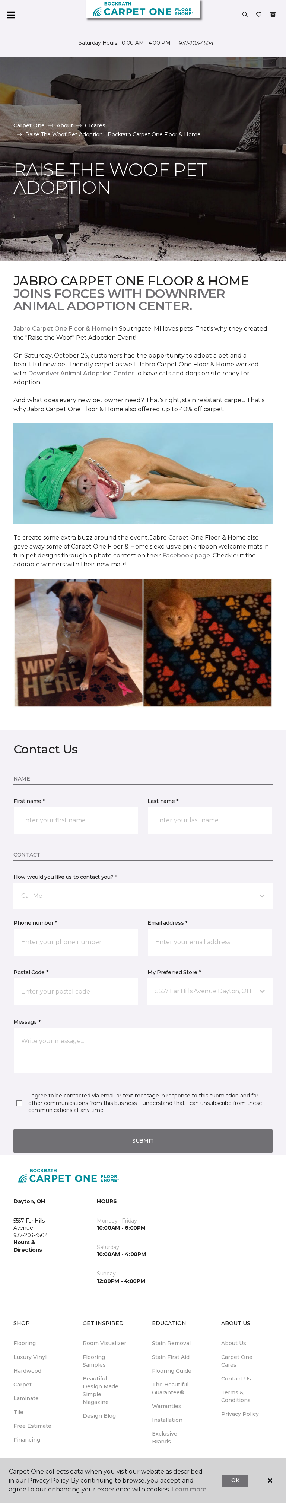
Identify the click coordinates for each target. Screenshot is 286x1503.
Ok (235, 1480)
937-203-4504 (196, 43)
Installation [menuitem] (167, 1420)
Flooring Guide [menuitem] (171, 1370)
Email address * (167, 922)
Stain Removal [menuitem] (171, 1343)
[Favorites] (259, 15)
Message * (26, 1021)
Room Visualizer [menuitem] (104, 1343)
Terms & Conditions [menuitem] (236, 1396)
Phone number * (35, 922)
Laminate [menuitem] (26, 1398)
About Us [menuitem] (233, 1343)
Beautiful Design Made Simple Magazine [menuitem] (100, 1390)
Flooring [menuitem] (24, 1343)
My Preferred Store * (174, 972)
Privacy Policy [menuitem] (240, 1414)
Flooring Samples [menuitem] (94, 1361)
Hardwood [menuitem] (27, 1370)
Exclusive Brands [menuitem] (164, 1437)
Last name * (162, 801)
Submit (143, 1140)
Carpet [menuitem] (22, 1384)
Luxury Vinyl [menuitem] (30, 1357)
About (65, 125)
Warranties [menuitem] (166, 1406)
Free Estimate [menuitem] (32, 1426)
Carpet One (29, 125)
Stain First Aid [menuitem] (171, 1357)
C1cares (95, 125)
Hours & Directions (27, 1246)
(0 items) (273, 14)
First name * (29, 801)
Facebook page (186, 555)
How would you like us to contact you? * (65, 877)
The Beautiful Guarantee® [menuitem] (170, 1388)
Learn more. (189, 1489)
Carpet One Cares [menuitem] (236, 1361)
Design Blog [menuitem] (99, 1416)
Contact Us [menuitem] (236, 1378)
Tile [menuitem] (18, 1412)
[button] (245, 15)
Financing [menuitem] (26, 1439)
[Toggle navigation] (11, 15)
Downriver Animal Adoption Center (81, 373)
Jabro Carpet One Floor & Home (62, 328)
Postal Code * (30, 972)
